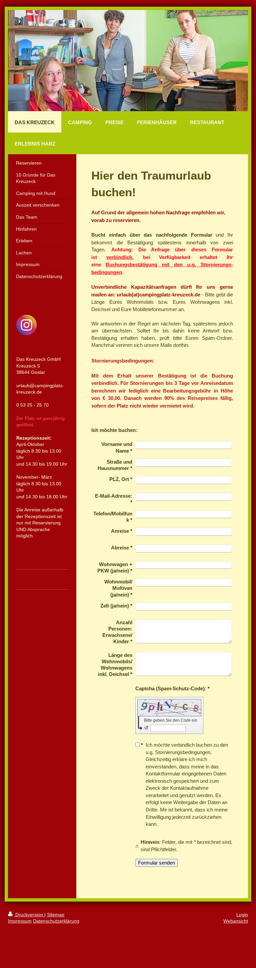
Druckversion (29, 914)
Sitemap (55, 914)
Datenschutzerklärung (56, 921)
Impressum (20, 921)
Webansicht (235, 921)
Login (242, 914)
